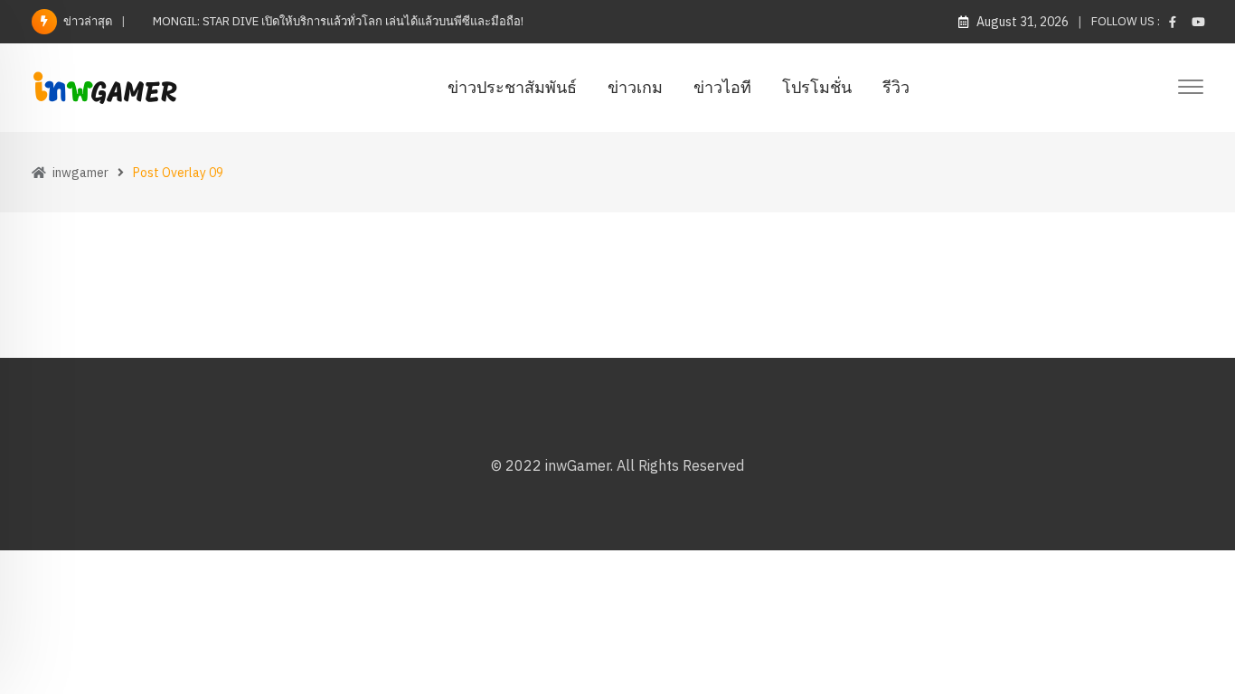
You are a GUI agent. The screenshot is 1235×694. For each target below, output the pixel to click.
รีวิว (896, 87)
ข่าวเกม (635, 87)
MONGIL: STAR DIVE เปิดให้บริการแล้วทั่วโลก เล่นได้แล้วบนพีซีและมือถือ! (338, 21)
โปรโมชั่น (817, 87)
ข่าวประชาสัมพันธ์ (512, 87)
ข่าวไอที (722, 87)
